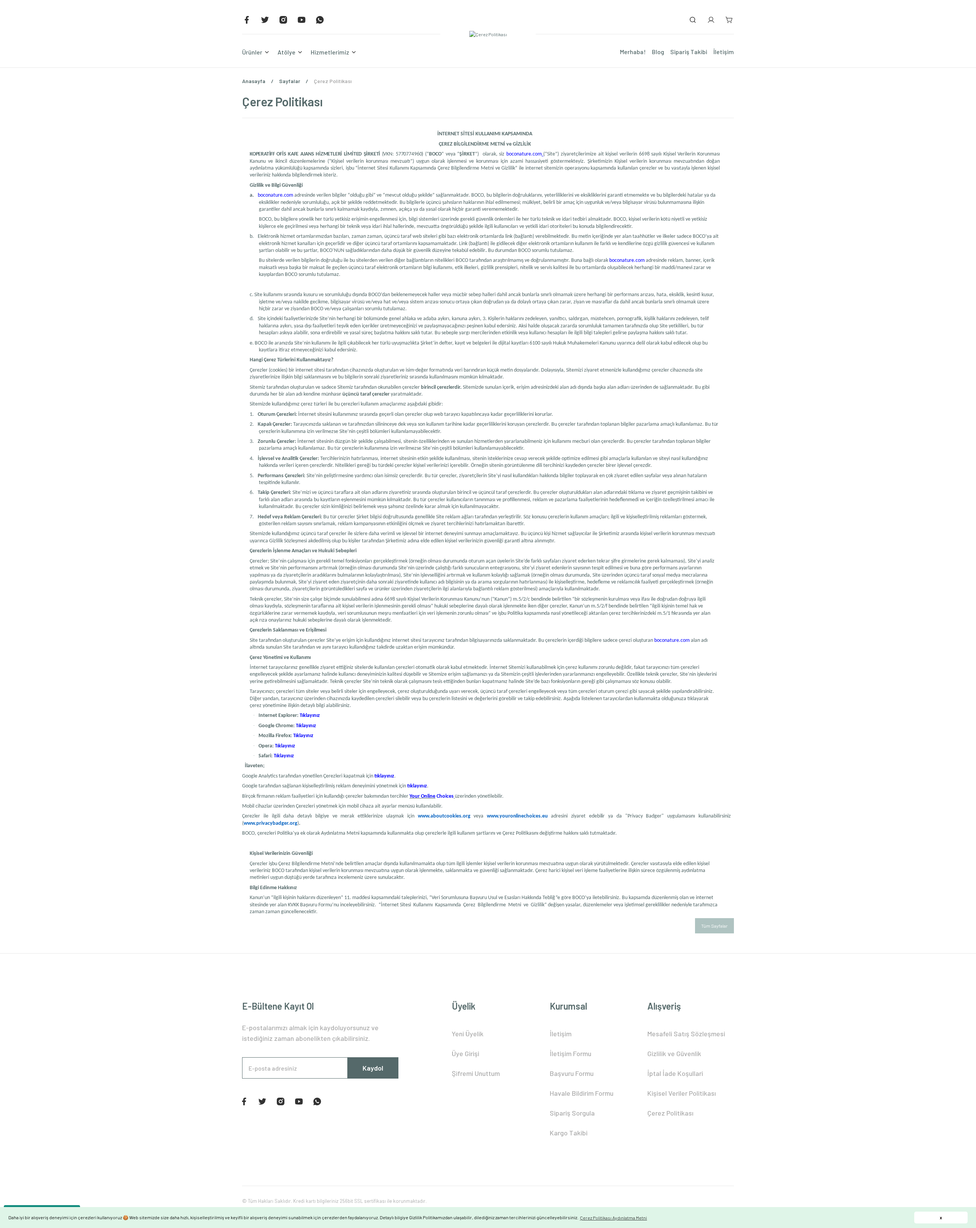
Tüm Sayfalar (714, 925)
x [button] (941, 1217)
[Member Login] (711, 19)
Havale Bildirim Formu (581, 1093)
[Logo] (488, 34)
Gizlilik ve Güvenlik (674, 1053)
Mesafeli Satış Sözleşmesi (686, 1033)
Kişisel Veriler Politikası (681, 1093)
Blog (658, 51)
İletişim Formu (570, 1053)
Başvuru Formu (572, 1073)
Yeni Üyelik (467, 1033)
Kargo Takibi (569, 1133)
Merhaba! (633, 51)
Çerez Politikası (670, 1113)
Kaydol (373, 1068)
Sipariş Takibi (688, 51)
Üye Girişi (465, 1053)
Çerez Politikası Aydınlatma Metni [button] (613, 1217)
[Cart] (729, 19)
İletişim (723, 51)
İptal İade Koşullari (675, 1073)
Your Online (422, 796)
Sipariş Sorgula (572, 1113)
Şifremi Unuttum (476, 1073)
